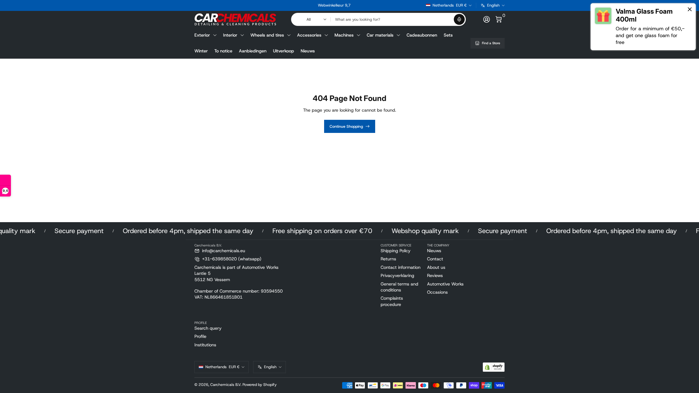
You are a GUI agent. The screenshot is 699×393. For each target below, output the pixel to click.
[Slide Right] (417, 5)
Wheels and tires (267, 35)
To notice (223, 51)
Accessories (309, 35)
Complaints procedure (392, 301)
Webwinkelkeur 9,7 (334, 5)
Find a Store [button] (491, 43)
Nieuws (308, 51)
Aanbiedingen (252, 51)
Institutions (205, 345)
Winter (201, 51)
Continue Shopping (346, 126)
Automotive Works (445, 284)
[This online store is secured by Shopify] (494, 367)
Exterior (202, 35)
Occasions (437, 292)
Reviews (435, 275)
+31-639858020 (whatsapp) (231, 259)
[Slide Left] (251, 5)
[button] (459, 19)
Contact (435, 259)
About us (436, 267)
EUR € (450, 5)
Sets (448, 35)
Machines (344, 35)
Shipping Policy (395, 251)
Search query (207, 328)
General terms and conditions (399, 287)
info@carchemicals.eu (223, 251)
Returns (388, 259)
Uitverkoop (283, 51)
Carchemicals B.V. (225, 384)
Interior (230, 35)
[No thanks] (689, 9)
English (493, 5)
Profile (200, 336)
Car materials (380, 35)
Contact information (400, 267)
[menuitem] (402, 251)
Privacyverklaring (397, 275)
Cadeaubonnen (422, 35)
